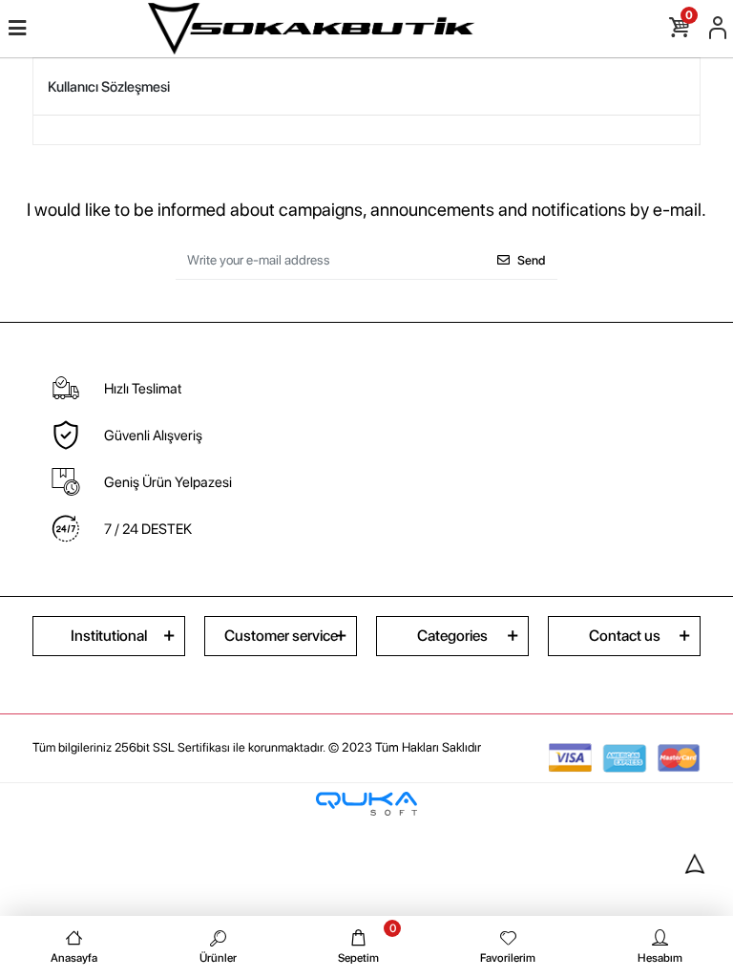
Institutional (109, 636)
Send (531, 260)
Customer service (281, 636)
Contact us (624, 636)
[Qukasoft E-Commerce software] (366, 804)
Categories (452, 636)
